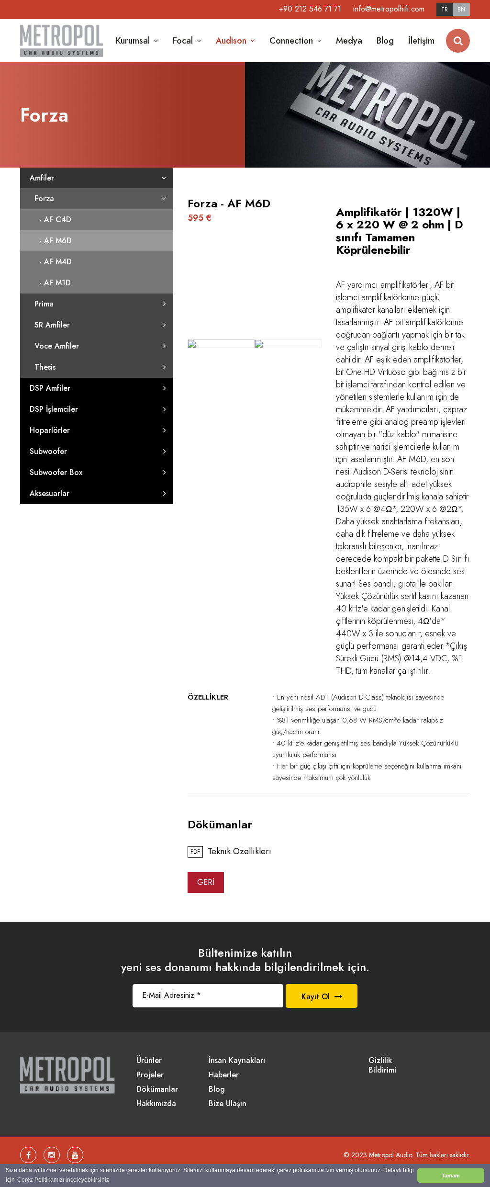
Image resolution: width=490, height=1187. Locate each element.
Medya (349, 40)
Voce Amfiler (56, 345)
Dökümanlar (157, 1090)
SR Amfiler (52, 324)
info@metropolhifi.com (388, 8)
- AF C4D (55, 219)
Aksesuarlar (49, 493)
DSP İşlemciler (54, 409)
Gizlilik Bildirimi (382, 1065)
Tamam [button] (451, 1175)
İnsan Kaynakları (237, 1061)
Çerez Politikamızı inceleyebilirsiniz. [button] (64, 1179)
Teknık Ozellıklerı (230, 852)
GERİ (205, 882)
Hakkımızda (156, 1104)
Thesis (45, 367)
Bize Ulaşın (227, 1104)
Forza (44, 198)
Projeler (150, 1075)
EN (461, 9)
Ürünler (149, 1061)
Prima (44, 303)
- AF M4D (55, 261)
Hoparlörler (50, 430)
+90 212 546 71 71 (310, 8)
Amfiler (42, 177)
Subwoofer (48, 451)
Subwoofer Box (56, 472)
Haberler (224, 1075)
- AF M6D (55, 240)
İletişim (421, 40)
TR (444, 9)
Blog (385, 40)
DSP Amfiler (50, 388)
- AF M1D (55, 282)
